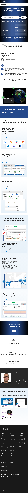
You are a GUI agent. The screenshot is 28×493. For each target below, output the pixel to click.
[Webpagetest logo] (3, 4)
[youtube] (7, 476)
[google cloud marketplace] (5, 474)
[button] (20, 25)
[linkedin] (1, 476)
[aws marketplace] (15, 474)
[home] (4, 429)
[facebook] (5, 476)
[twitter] (3, 476)
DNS (15, 249)
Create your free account (17, 37)
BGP (10, 249)
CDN (12, 249)
